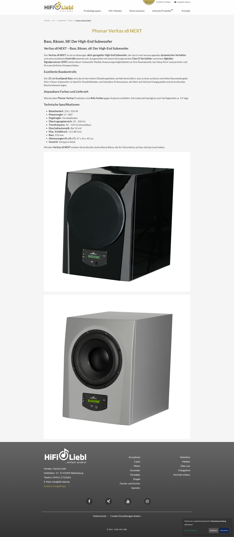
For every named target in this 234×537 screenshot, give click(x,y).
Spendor (135, 487)
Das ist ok (224, 530)
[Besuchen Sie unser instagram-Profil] (147, 500)
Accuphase (134, 457)
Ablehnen (213, 530)
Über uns (185, 465)
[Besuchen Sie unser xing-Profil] (108, 500)
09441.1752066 (62, 477)
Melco (137, 465)
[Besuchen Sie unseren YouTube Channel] (128, 500)
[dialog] (207, 526)
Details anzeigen (191, 530)
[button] (92, 11)
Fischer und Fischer (130, 483)
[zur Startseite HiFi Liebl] (65, 455)
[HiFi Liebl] (59, 6)
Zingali (136, 479)
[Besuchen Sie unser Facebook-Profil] (89, 500)
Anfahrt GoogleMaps (55, 486)
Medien (186, 461)
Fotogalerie (184, 470)
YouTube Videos (181, 474)
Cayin (137, 461)
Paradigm (135, 474)
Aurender (135, 470)
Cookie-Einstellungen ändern (125, 515)
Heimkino (185, 457)
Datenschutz (99, 515)
